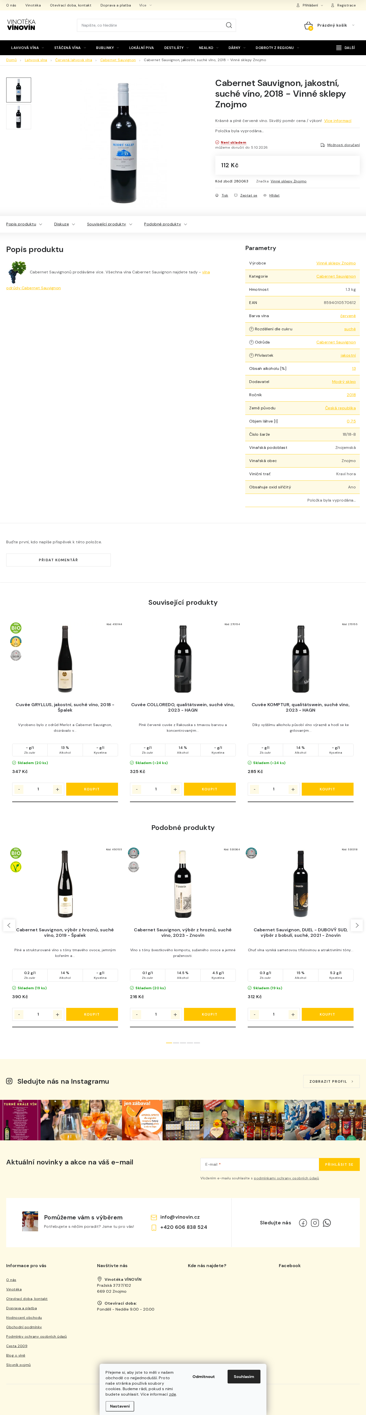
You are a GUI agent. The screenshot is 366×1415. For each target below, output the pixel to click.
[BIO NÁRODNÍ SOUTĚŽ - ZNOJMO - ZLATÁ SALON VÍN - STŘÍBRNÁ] (65, 659)
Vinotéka (33, 5)
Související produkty (106, 224)
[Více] (345, 47)
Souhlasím (244, 1376)
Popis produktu (21, 224)
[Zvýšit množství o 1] (57, 789)
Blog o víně (15, 1355)
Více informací (338, 120)
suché (350, 329)
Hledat (229, 25)
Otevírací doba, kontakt (71, 5)
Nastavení (120, 1406)
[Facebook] (303, 1223)
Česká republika (340, 408)
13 (354, 368)
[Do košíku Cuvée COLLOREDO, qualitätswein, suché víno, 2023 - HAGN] (210, 789)
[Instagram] (315, 1223)
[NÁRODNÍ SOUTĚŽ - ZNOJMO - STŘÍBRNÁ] (301, 884)
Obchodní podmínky (24, 1327)
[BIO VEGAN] (65, 884)
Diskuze (61, 224)
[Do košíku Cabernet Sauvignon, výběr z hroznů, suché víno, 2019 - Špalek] (92, 1014)
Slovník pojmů (18, 1365)
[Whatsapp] (327, 1223)
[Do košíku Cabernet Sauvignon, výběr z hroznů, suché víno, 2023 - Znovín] (210, 1014)
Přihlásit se (339, 1164)
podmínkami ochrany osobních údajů (286, 1178)
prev (9, 925)
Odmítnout (203, 1376)
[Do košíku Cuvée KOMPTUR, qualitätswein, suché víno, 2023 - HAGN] (328, 789)
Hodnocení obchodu (24, 1317)
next (357, 925)
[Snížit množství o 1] (18, 789)
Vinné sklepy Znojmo (289, 181)
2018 (351, 394)
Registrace (346, 5)
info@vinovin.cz (180, 1217)
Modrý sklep (344, 381)
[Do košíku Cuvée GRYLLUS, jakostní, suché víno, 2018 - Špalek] (92, 789)
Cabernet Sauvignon (336, 276)
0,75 (351, 421)
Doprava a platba (116, 5)
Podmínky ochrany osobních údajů (36, 1336)
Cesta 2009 (16, 1346)
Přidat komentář (58, 560)
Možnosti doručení (343, 145)
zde (172, 1394)
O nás (11, 5)
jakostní (348, 355)
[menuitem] (27, 47)
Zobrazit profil (328, 1081)
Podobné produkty (162, 224)
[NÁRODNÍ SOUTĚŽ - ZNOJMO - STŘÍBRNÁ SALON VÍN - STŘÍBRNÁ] (183, 884)
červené (348, 315)
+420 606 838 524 (183, 1227)
